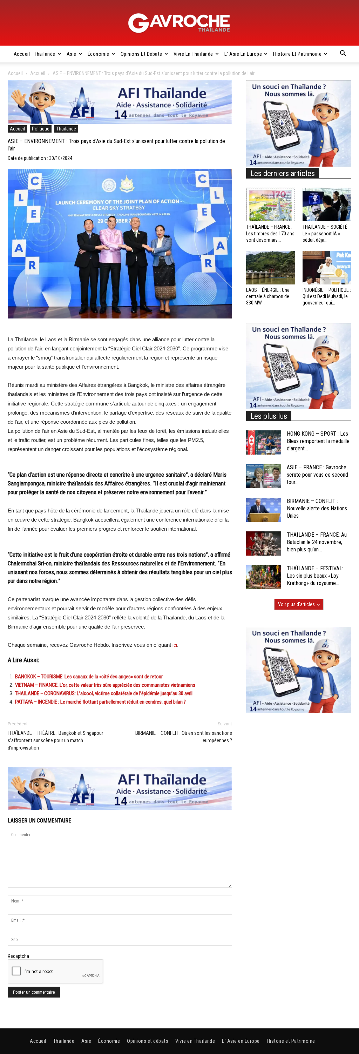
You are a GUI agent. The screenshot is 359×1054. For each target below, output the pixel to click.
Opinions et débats (141, 54)
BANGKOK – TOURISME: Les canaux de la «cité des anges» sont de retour (89, 676)
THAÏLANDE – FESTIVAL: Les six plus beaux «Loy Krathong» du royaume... (315, 575)
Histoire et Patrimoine (297, 54)
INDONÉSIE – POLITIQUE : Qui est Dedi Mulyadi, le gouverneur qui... (327, 296)
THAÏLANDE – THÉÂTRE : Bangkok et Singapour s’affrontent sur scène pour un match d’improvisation (55, 740)
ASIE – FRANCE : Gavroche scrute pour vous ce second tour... (317, 474)
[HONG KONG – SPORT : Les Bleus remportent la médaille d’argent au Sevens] (263, 442)
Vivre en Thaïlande (193, 54)
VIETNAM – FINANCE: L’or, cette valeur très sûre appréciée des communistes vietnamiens (105, 685)
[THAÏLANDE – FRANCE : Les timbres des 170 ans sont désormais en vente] (270, 204)
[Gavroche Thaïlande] (179, 23)
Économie (98, 54)
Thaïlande (44, 54)
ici (174, 645)
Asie (71, 54)
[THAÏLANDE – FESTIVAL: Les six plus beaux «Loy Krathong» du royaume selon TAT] (263, 577)
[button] (342, 54)
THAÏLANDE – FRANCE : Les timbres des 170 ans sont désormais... (270, 233)
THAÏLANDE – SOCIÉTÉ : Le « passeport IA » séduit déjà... (326, 233)
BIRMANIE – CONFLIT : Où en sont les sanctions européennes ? (183, 737)
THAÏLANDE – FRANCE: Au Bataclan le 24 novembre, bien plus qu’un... (317, 542)
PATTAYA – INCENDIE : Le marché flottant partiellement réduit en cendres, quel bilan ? (100, 702)
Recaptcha (18, 956)
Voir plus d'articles (296, 604)
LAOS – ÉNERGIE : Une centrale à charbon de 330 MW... (268, 296)
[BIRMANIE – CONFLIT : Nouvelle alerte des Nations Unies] (263, 510)
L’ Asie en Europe (243, 54)
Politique (40, 129)
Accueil (22, 54)
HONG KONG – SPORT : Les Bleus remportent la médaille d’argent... (318, 441)
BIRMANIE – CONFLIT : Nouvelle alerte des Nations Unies (317, 508)
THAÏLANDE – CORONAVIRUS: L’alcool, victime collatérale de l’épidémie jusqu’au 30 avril (103, 693)
